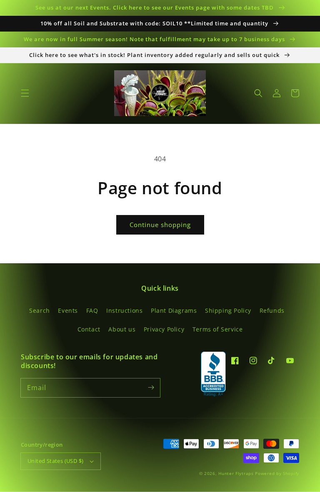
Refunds (272, 310)
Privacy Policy (164, 329)
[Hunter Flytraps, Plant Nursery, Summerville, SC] (213, 374)
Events (68, 310)
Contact (89, 329)
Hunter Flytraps (236, 473)
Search (39, 310)
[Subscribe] (151, 387)
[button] (25, 93)
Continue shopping (160, 224)
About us (121, 329)
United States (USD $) (55, 461)
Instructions (124, 310)
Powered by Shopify (277, 473)
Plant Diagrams (174, 310)
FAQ (92, 310)
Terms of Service (217, 329)
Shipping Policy (228, 310)
